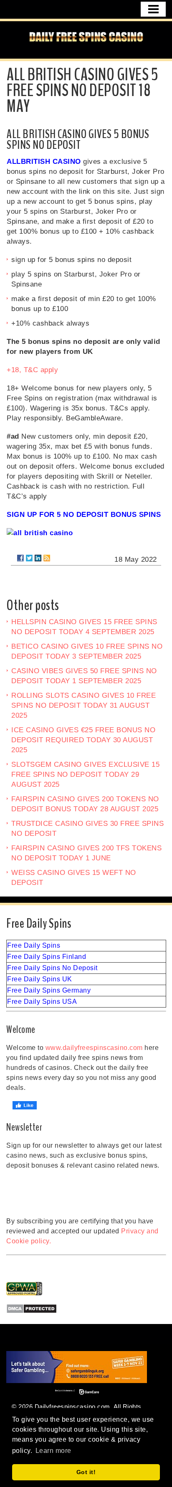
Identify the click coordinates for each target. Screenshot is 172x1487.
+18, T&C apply (32, 370)
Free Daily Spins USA (42, 1001)
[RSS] (46, 558)
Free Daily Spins (33, 945)
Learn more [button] (53, 1450)
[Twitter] (29, 558)
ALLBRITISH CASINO (44, 161)
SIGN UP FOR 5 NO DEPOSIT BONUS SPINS (84, 515)
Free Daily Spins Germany (49, 990)
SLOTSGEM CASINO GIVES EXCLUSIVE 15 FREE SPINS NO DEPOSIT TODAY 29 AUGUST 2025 (85, 774)
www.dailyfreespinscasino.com (94, 1047)
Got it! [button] (86, 1472)
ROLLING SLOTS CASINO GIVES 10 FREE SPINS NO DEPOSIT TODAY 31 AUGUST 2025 (83, 705)
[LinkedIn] (38, 558)
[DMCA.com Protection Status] (86, 1309)
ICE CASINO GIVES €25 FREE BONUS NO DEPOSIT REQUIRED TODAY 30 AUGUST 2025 (83, 740)
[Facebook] (20, 558)
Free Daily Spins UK (39, 979)
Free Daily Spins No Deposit (52, 967)
